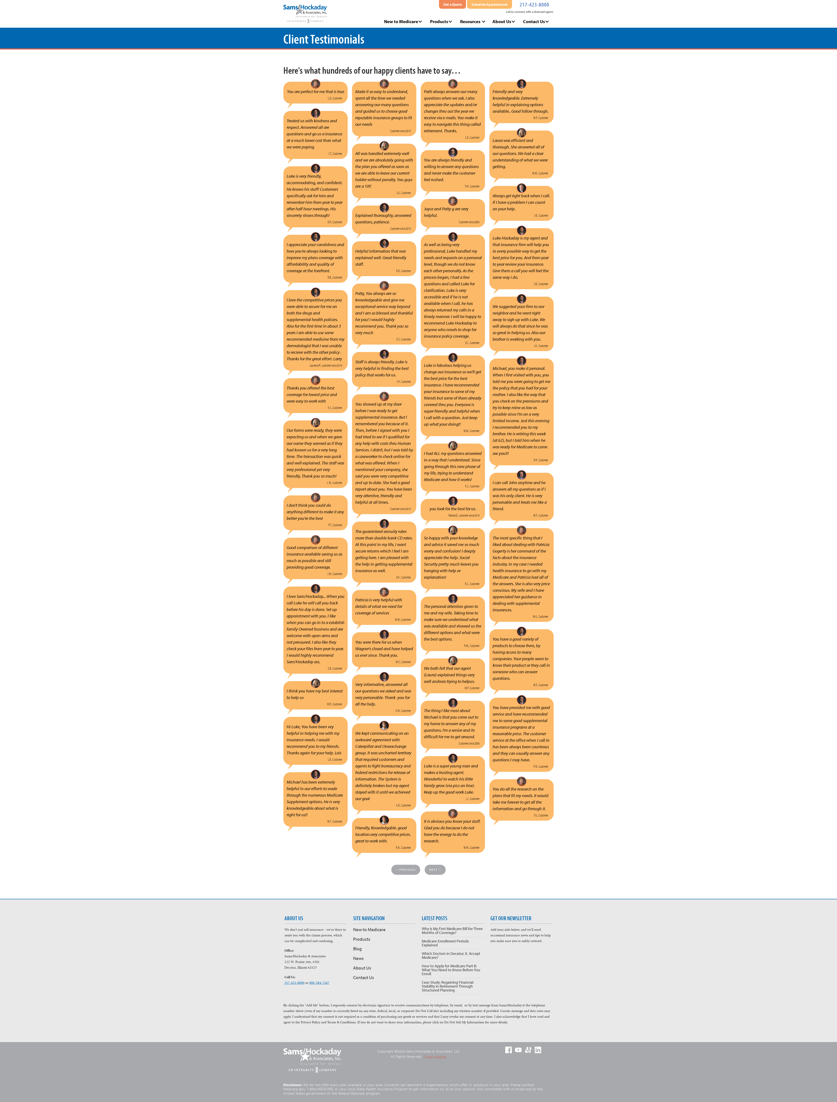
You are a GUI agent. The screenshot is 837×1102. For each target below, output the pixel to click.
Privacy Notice (435, 1056)
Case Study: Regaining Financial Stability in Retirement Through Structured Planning (447, 986)
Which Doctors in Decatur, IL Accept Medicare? (451, 955)
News (358, 958)
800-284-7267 (319, 982)
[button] (404, 21)
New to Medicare (369, 929)
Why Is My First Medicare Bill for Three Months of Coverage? (452, 930)
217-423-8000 (534, 4)
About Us (362, 968)
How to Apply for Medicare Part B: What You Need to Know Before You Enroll (451, 969)
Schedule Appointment (489, 4)
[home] (305, 14)
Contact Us (363, 977)
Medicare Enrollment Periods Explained (445, 943)
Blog (357, 948)
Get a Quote (452, 4)
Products (361, 939)
